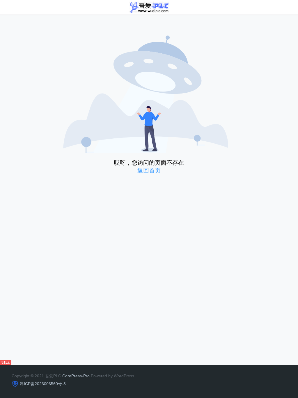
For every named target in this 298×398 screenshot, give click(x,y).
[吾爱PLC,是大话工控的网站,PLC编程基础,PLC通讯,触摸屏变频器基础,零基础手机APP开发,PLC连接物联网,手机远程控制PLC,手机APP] (149, 6)
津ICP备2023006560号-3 (43, 383)
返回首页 (149, 170)
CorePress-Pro (76, 376)
